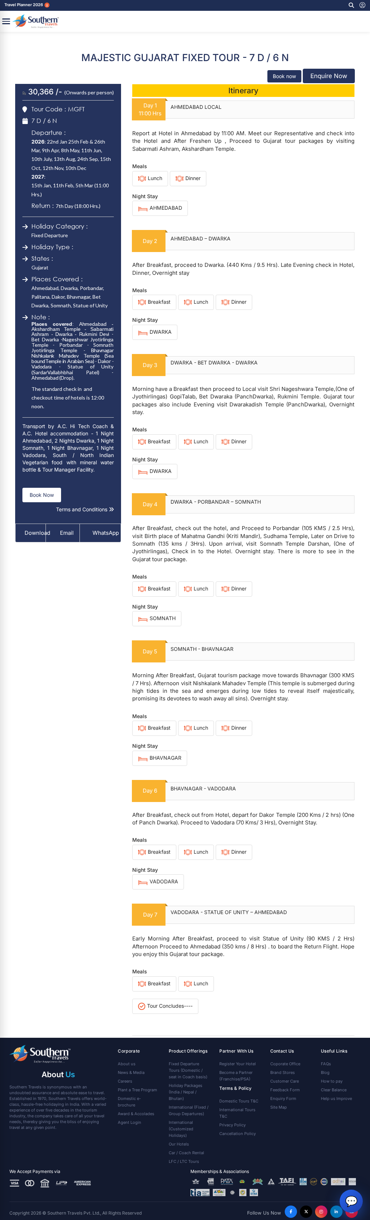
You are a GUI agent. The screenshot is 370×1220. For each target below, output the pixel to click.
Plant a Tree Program (137, 1089)
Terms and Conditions (82, 509)
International (188, 1110)
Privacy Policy (232, 1124)
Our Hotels (179, 1144)
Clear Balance (334, 1089)
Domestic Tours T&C (238, 1101)
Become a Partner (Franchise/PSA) (236, 1076)
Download (35, 532)
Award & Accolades (136, 1113)
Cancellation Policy (237, 1133)
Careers (125, 1081)
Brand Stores (282, 1072)
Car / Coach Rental (186, 1152)
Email (66, 532)
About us (126, 1063)
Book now (284, 76)
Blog (325, 1072)
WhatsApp (103, 532)
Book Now (42, 495)
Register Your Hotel (237, 1063)
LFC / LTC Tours (184, 1161)
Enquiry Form (283, 1098)
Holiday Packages (185, 1092)
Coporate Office (285, 1063)
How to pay (332, 1081)
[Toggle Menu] (6, 21)
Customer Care (284, 1081)
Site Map (278, 1107)
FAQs (326, 1063)
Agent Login (129, 1122)
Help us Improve (336, 1098)
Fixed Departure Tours (188, 1070)
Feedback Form (285, 1089)
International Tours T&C (237, 1113)
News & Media (131, 1072)
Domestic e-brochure (129, 1102)
